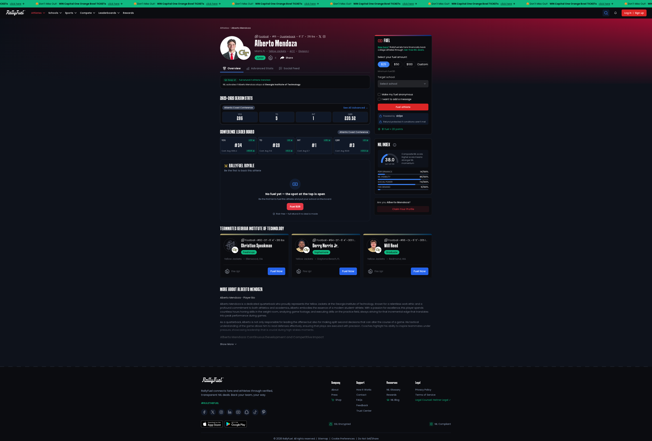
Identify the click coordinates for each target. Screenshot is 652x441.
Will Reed (391, 246)
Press (334, 394)
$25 (383, 64)
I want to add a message (396, 99)
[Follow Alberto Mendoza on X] (320, 36)
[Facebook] (204, 412)
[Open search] (606, 13)
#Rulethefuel (210, 403)
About (335, 389)
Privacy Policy (423, 389)
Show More (227, 344)
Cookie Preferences (343, 438)
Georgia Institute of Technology (282, 84)
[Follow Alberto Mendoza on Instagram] (324, 36)
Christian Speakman (256, 246)
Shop (338, 400)
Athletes (36, 13)
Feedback (362, 405)
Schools (53, 13)
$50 (396, 64)
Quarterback (287, 36)
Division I (303, 51)
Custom (422, 64)
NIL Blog (395, 400)
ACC (292, 51)
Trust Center (364, 410)
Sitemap (323, 438)
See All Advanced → (355, 107)
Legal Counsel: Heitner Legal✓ (433, 400)
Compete (86, 13)
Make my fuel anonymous (397, 94)
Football (264, 36)
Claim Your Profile (403, 209)
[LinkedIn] (230, 412)
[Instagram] (221, 412)
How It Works (363, 389)
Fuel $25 (295, 206)
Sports (69, 13)
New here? (383, 47)
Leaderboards (107, 13)
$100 (410, 64)
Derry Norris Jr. (325, 246)
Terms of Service (425, 394)
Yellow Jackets (277, 51)
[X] (213, 412)
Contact (361, 394)
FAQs (359, 400)
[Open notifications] (615, 13)
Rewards (391, 394)
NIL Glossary (393, 389)
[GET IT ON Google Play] (212, 424)
